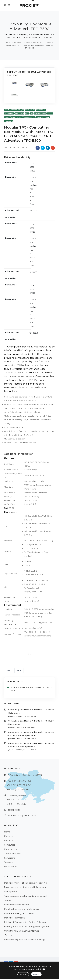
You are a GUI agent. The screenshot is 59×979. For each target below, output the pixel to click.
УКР (19, 671)
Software (8, 862)
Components (10, 849)
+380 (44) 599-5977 (16, 800)
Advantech (22, 147)
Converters (9, 858)
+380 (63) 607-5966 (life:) (18, 789)
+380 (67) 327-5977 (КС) (19, 781)
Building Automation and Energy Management (27, 926)
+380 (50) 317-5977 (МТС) (19, 785)
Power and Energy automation (19, 913)
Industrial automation (14, 918)
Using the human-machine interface (21, 931)
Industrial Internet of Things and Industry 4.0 (25, 883)
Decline (23, 974)
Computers (9, 845)
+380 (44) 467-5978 (16, 804)
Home (8, 42)
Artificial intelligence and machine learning (24, 939)
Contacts (8, 836)
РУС (9, 671)
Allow (36, 974)
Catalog (17, 42)
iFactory (8, 935)
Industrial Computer (33, 42)
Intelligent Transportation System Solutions (25, 922)
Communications (12, 853)
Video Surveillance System (17, 904)
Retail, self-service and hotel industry (21, 909)
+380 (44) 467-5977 (18, 795)
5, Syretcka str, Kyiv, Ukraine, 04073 (25, 775)
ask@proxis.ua (15, 810)
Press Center (10, 866)
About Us (8, 840)
